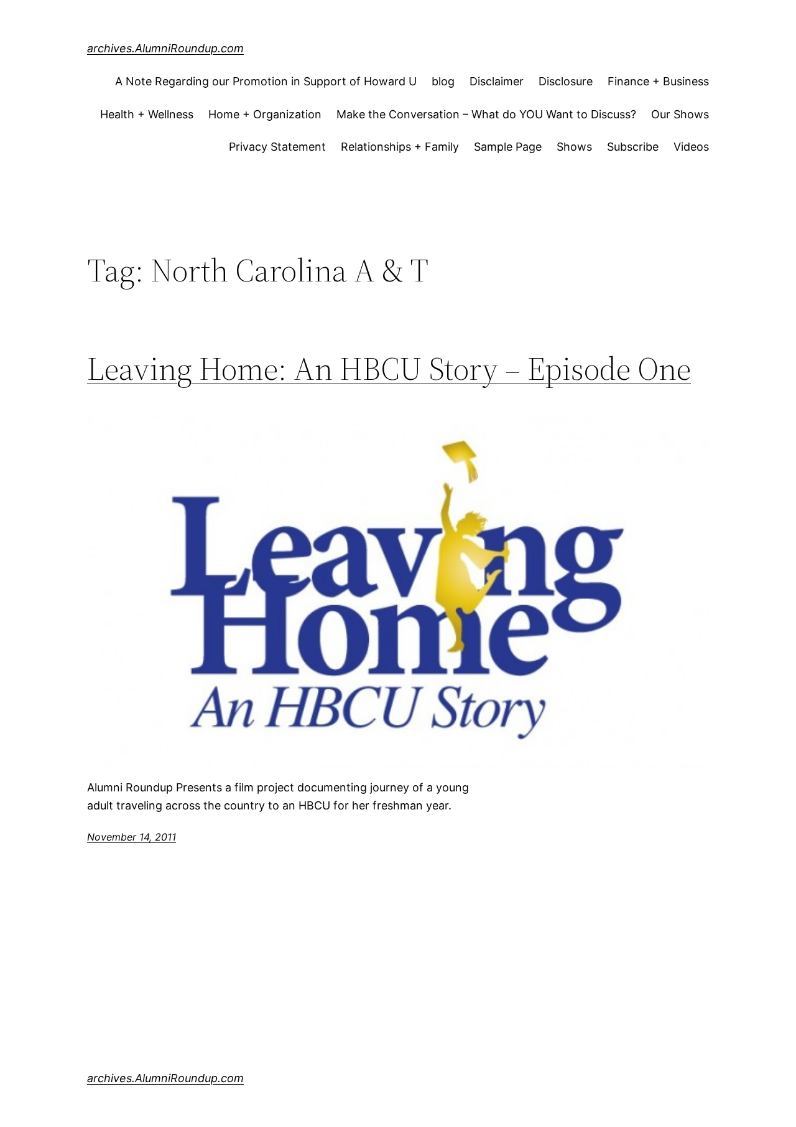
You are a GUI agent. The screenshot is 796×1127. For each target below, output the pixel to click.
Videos (691, 146)
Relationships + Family (400, 146)
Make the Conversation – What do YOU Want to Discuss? (486, 114)
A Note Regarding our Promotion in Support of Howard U (266, 81)
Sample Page (508, 146)
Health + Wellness (146, 114)
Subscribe (633, 146)
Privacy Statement (277, 146)
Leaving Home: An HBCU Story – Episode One (389, 368)
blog (443, 81)
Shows (574, 146)
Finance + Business (658, 81)
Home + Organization (265, 114)
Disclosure (566, 81)
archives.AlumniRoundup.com (165, 48)
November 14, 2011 (131, 837)
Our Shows (680, 114)
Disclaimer (497, 81)
